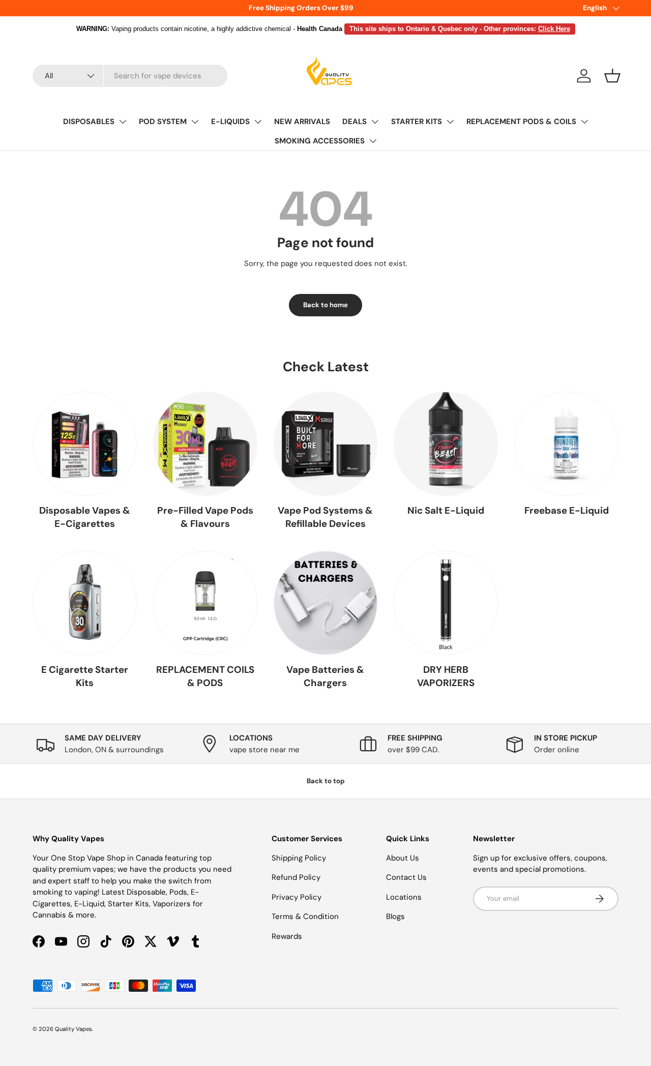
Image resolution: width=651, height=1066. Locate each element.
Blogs (395, 916)
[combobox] (130, 76)
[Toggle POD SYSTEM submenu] (195, 121)
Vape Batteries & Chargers (325, 676)
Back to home (325, 305)
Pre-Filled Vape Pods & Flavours (205, 517)
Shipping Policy (299, 858)
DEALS (354, 121)
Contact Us (406, 877)
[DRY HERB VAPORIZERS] (445, 603)
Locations (404, 897)
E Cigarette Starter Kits (84, 676)
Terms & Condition (305, 916)
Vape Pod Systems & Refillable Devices (325, 517)
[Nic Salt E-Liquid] (445, 443)
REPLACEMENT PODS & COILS (521, 121)
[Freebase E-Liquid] (566, 443)
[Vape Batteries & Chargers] (325, 603)
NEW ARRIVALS (302, 121)
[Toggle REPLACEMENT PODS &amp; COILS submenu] (584, 121)
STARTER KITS (416, 121)
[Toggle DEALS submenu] (375, 121)
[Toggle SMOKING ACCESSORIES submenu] (373, 141)
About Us (402, 858)
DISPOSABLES (88, 121)
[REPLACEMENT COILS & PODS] (205, 603)
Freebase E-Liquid (566, 510)
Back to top (326, 781)
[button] (612, 76)
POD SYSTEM (163, 121)
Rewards (287, 936)
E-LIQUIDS (230, 121)
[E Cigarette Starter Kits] (84, 603)
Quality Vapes (73, 1028)
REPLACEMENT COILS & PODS (205, 676)
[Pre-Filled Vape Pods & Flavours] (205, 443)
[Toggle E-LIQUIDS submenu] (258, 121)
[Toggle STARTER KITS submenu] (450, 121)
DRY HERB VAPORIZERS (446, 676)
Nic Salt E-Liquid (445, 510)
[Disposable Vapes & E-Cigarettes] (84, 443)
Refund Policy (296, 877)
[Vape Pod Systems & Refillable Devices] (325, 443)
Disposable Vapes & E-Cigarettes (84, 517)
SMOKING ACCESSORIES (320, 141)
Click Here (554, 29)
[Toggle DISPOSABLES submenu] (122, 121)
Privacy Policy (296, 897)
